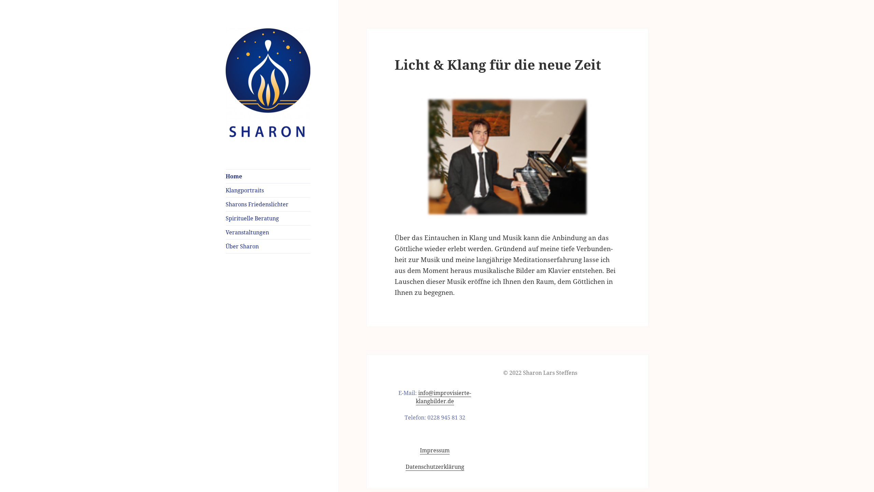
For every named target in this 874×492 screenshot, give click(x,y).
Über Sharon (242, 246)
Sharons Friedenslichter (257, 204)
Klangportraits (245, 190)
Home (234, 176)
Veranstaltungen (247, 232)
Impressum (435, 450)
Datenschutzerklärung (435, 466)
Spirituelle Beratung (252, 218)
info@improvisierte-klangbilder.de (443, 397)
